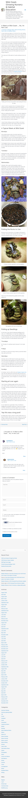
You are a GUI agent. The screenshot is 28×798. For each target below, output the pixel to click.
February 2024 (4, 608)
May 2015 (3, 690)
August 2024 (4, 604)
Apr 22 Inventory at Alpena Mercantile (17, 585)
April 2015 (3, 692)
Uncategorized (4, 766)
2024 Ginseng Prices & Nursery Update (18, 581)
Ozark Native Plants (5, 748)
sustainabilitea (9, 440)
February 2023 (4, 618)
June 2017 (3, 656)
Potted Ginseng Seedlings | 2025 (8, 564)
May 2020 (3, 632)
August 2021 (4, 622)
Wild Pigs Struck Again (6, 562)
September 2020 (4, 628)
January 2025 (4, 600)
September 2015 (4, 684)
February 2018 (4, 644)
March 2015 (3, 694)
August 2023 (4, 612)
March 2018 (3, 642)
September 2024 (4, 602)
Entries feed (3, 783)
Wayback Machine (18, 71)
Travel (2, 764)
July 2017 (3, 654)
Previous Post (4, 424)
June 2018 (3, 638)
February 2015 (4, 696)
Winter (2, 768)
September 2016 (4, 666)
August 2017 (4, 652)
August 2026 (4, 592)
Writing (2, 772)
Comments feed (4, 785)
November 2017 (4, 648)
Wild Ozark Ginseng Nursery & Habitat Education (14, 6)
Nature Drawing (4, 736)
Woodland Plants (4, 770)
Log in (2, 781)
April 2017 (3, 658)
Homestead (3, 722)
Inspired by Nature (5, 724)
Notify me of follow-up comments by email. (13, 528)
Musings (9, 29)
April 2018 (3, 640)
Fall (2, 714)
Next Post (24, 424)
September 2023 (4, 610)
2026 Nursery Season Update (7, 560)
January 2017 (4, 662)
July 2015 (3, 688)
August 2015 (4, 686)
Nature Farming (18, 29)
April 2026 (3, 594)
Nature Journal (4, 740)
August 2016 (4, 668)
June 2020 (3, 630)
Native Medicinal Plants (6, 730)
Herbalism (3, 718)
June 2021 (3, 624)
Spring (2, 760)
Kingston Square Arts (21, 372)
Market (2, 726)
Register (3, 779)
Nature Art (3, 734)
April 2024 (3, 606)
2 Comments (4, 29)
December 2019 (4, 634)
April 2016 (3, 672)
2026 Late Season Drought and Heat (9, 558)
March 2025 (3, 598)
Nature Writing (4, 742)
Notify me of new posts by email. (10, 531)
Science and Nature (5, 756)
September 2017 (4, 650)
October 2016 (4, 664)
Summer (3, 762)
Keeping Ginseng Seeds (6, 566)
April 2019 (3, 636)
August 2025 (4, 596)
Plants (2, 754)
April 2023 (3, 616)
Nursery (23, 29)
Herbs (2, 720)
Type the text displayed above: (15, 522)
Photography (4, 752)
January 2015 (4, 698)
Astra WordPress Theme (19, 795)
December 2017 (4, 646)
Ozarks (2, 750)
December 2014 (4, 700)
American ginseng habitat (6, 712)
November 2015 (4, 680)
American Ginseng (5, 710)
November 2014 (4, 702)
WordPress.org (4, 787)
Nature (13, 29)
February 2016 (4, 676)
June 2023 (3, 614)
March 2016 (3, 674)
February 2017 (4, 660)
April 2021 (3, 626)
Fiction (2, 716)
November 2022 (4, 620)
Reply (24, 456)
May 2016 (3, 670)
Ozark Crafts (4, 31)
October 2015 (4, 682)
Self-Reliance (4, 758)
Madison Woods (10, 459)
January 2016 (4, 678)
